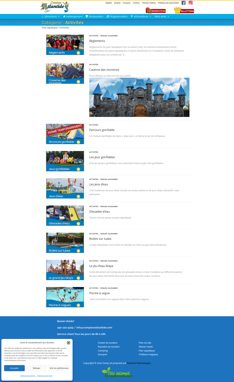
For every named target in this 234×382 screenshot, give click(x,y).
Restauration (96, 16)
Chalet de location (107, 342)
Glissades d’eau (99, 211)
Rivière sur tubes (100, 239)
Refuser (36, 368)
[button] (68, 342)
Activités (93, 36)
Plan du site (145, 342)
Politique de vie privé (44, 376)
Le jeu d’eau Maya (101, 266)
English (108, 3)
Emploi (117, 3)
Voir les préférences (59, 368)
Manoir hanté (146, 346)
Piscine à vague (99, 293)
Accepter (14, 368)
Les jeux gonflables (102, 157)
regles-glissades (109, 36)
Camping (103, 350)
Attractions (50, 16)
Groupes (126, 3)
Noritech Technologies (139, 363)
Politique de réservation (168, 3)
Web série (160, 16)
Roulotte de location (109, 346)
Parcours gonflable (101, 130)
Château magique (148, 354)
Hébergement (74, 16)
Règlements (97, 41)
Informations (141, 16)
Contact (136, 3)
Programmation (118, 16)
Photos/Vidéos (149, 3)
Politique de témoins (28, 376)
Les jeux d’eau (98, 184)
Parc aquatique (50, 27)
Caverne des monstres (104, 70)
